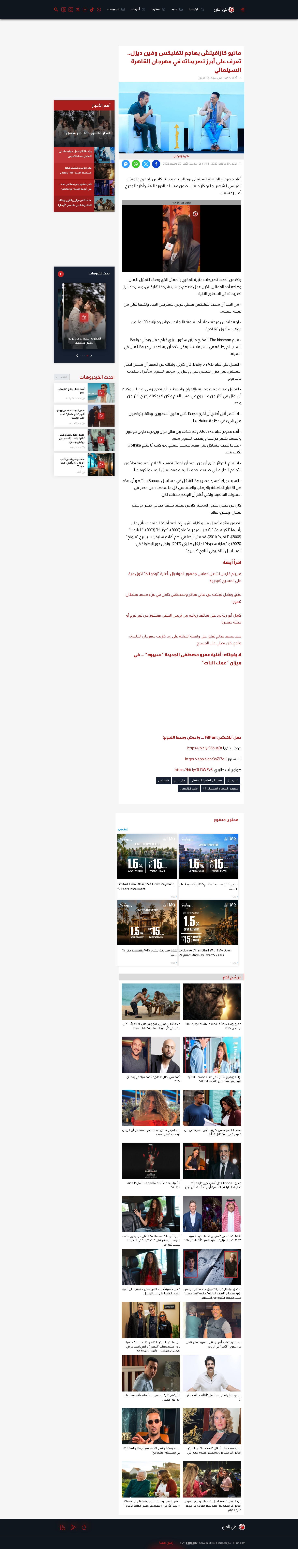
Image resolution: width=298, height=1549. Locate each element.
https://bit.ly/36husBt (204, 748)
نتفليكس (163, 780)
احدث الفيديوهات (87, 377)
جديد (174, 9)
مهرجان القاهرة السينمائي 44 (220, 788)
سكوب (155, 9)
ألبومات (135, 9)
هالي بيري (179, 780)
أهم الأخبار (101, 105)
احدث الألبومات (99, 273)
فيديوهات (113, 9)
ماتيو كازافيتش (189, 788)
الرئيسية (194, 9)
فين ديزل (232, 780)
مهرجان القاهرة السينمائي (206, 780)
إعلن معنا (166, 1542)
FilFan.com (238, 1542)
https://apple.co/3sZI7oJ (205, 759)
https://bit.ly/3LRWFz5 (194, 770)
